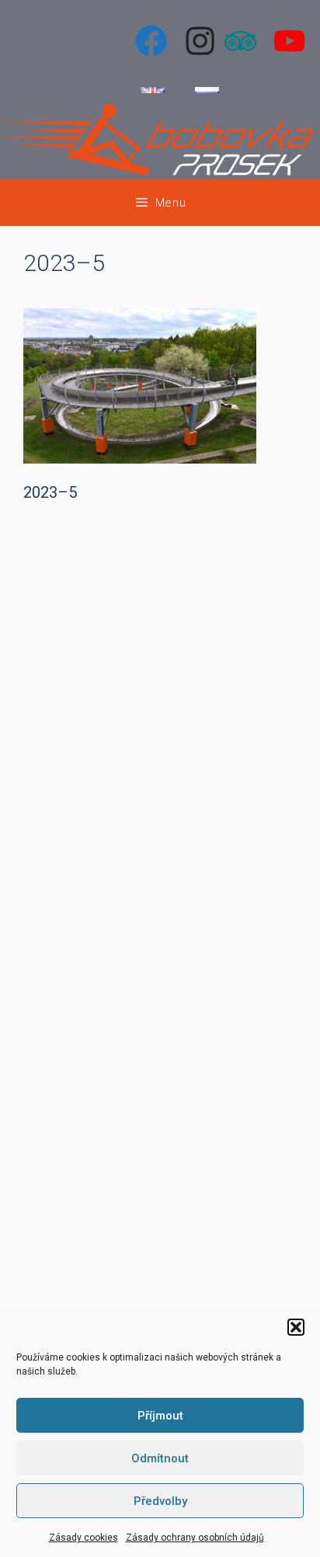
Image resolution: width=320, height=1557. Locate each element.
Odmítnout (160, 1458)
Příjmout (160, 1416)
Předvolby (160, 1501)
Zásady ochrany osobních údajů (195, 1537)
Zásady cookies (83, 1537)
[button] (296, 1327)
